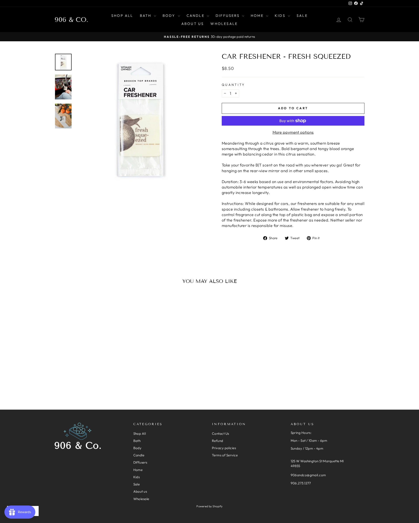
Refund (217, 441)
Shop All (122, 15)
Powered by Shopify (209, 506)
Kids (281, 15)
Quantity (233, 85)
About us (192, 23)
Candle (196, 15)
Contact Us (220, 433)
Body (170, 15)
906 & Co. (71, 20)
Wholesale (224, 23)
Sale (302, 15)
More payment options (293, 132)
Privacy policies (224, 448)
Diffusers (228, 15)
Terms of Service (225, 455)
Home (258, 15)
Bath (146, 15)
